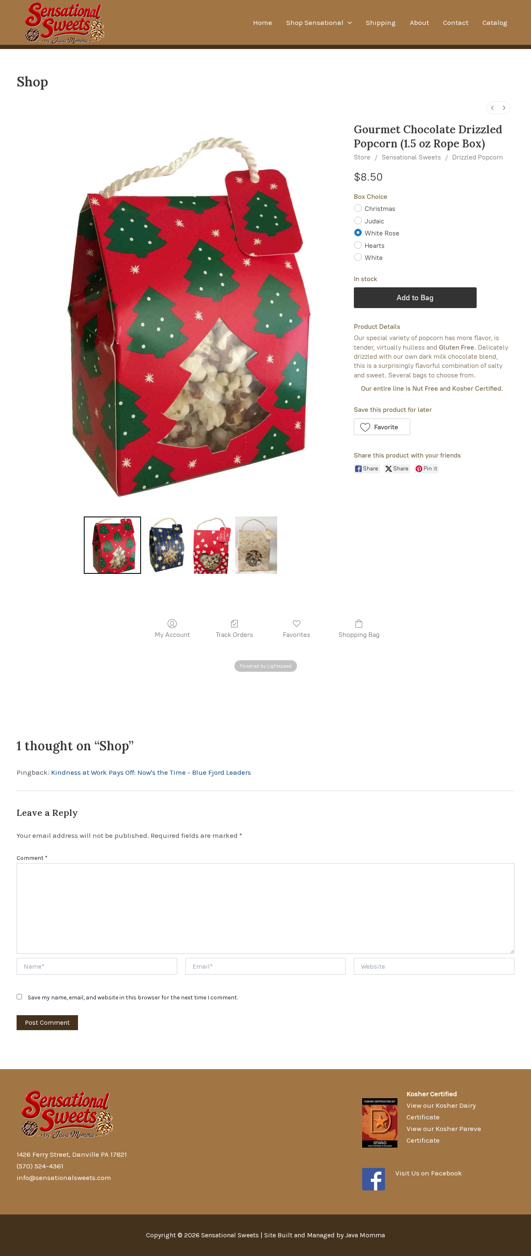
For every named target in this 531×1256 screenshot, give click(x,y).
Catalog (494, 22)
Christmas (380, 209)
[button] (382, 427)
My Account (172, 635)
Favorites (296, 635)
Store (362, 157)
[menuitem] (492, 108)
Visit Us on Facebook (428, 1173)
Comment (32, 858)
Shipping (381, 22)
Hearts (375, 246)
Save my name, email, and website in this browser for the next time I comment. (133, 997)
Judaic (374, 221)
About (419, 22)
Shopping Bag (359, 635)
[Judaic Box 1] (165, 545)
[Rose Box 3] (256, 545)
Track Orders (234, 635)
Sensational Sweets (411, 157)
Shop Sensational (314, 22)
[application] (347, 22)
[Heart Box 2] (211, 545)
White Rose (382, 233)
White (374, 258)
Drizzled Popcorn (477, 157)
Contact (455, 22)
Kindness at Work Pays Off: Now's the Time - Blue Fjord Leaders (151, 772)
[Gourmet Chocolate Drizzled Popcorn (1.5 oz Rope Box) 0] (112, 545)
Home (262, 22)
